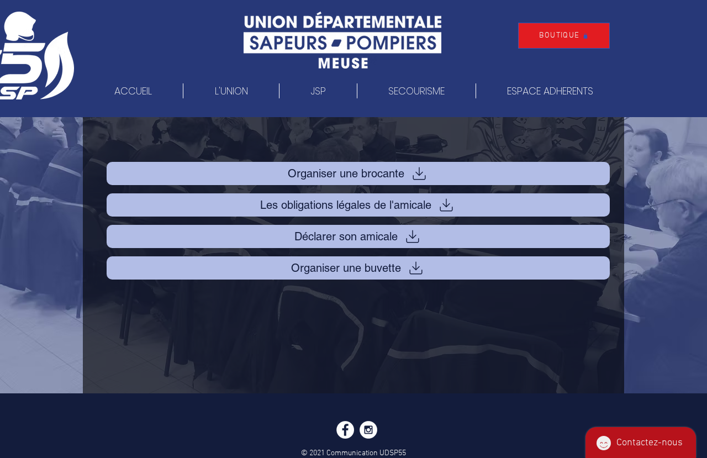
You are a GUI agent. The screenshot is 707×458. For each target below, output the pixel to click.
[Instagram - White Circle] (368, 430)
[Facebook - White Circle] (345, 430)
